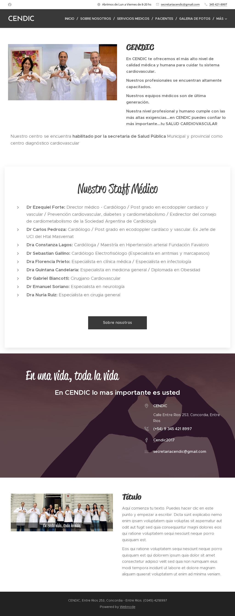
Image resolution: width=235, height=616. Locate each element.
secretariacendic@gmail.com (180, 4)
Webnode (127, 607)
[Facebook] (10, 4)
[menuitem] (71, 18)
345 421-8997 (218, 4)
